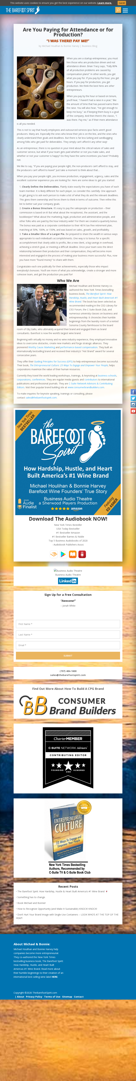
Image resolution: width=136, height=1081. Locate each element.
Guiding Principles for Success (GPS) (53, 361)
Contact (79, 996)
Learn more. (105, 2)
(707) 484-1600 (68, 671)
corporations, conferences (31, 379)
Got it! (122, 2)
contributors (91, 379)
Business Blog (89, 46)
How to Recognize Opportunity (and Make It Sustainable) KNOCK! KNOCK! (57, 908)
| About (19, 996)
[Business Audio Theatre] (68, 570)
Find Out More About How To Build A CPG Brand (68, 689)
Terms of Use (52, 996)
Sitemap (67, 996)
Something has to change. (31, 897)
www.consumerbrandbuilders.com (86, 387)
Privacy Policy (34, 996)
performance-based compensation (79, 347)
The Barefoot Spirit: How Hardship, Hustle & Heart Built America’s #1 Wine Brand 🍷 (62, 891)
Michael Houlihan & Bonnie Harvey (60, 46)
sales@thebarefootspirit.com (41, 397)
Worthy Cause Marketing (41, 347)
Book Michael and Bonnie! (31, 903)
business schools (107, 375)
